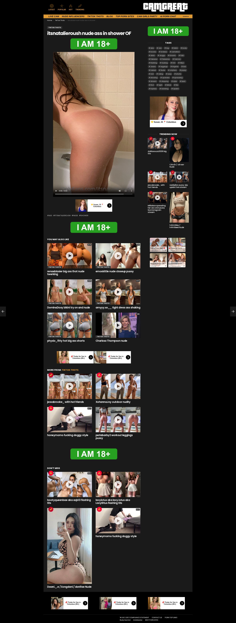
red (152, 74)
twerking (165, 89)
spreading (178, 77)
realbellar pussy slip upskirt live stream (179, 186)
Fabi (182, 55)
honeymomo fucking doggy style (67, 435)
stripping (164, 81)
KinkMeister (137, 620)
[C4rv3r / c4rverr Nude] (179, 150)
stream (153, 81)
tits (177, 85)
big (167, 48)
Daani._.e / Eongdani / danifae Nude (69, 587)
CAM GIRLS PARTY (147, 16)
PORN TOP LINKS (171, 618)
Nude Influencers (73, 16)
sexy (169, 74)
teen (183, 81)
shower (84, 215)
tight (160, 85)
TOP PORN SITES (125, 16)
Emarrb (173, 55)
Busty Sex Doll (125, 620)
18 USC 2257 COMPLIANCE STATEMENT (134, 618)
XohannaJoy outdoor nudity (113, 402)
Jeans (153, 66)
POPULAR (62, 10)
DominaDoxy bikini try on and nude (68, 307)
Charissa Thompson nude (111, 341)
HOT (71, 10)
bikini (176, 48)
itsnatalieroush (63, 215)
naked (153, 70)
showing (154, 77)
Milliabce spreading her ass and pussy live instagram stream (157, 209)
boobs (153, 52)
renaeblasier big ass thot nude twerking (65, 273)
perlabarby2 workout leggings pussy (114, 436)
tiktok (169, 85)
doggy (162, 55)
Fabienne (166, 59)
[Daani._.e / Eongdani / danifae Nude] (69, 546)
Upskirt (176, 89)
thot (152, 85)
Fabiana (154, 59)
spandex (165, 77)
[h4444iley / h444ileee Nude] (179, 207)
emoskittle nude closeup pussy (115, 271)
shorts (178, 74)
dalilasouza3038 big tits (157, 152)
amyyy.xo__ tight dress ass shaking (118, 307)
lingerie (175, 66)
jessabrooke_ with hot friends (65, 402)
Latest (51, 10)
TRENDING (79, 10)
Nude (75, 215)
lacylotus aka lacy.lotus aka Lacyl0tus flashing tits (113, 501)
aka (152, 48)
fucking (165, 63)
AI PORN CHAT (168, 16)
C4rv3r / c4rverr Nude (177, 165)
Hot (99, 375)
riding (160, 74)
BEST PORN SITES (151, 620)
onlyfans (173, 70)
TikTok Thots (95, 16)
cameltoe (176, 52)
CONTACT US (157, 618)
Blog (109, 16)
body (185, 48)
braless (164, 52)
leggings (164, 66)
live (184, 66)
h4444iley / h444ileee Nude (177, 226)
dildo (153, 55)
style (175, 81)
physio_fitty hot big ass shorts (66, 341)
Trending (50, 375)
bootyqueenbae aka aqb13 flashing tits (69, 501)
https (182, 63)
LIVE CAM (53, 16)
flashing (154, 63)
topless (154, 89)
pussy (183, 70)
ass (50, 215)
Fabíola (177, 59)
